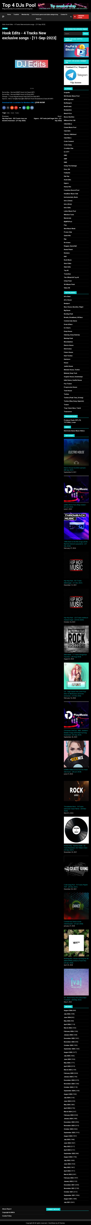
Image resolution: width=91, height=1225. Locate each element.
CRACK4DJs (68, 124)
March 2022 (68, 1174)
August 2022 (68, 1157)
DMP (65, 159)
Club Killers (67, 138)
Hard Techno (68, 356)
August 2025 (68, 1052)
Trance (66, 404)
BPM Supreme (68, 99)
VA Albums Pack (69, 284)
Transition (67, 274)
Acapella (67, 92)
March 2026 (68, 1028)
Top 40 (66, 270)
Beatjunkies (68, 110)
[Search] (71, 16)
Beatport (67, 303)
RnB (65, 256)
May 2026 (67, 1021)
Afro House (68, 300)
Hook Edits (67, 180)
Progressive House (70, 387)
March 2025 (68, 1070)
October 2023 (68, 1129)
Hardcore (67, 359)
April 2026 (67, 1024)
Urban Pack (68, 281)
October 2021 (68, 1192)
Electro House (68, 345)
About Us (38, 19)
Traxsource (68, 411)
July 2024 (67, 1098)
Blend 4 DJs (68, 113)
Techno (66, 394)
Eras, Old (67, 169)
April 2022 (67, 1171)
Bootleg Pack (68, 314)
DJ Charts (67, 328)
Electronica (68, 349)
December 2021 (69, 1185)
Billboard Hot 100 (69, 120)
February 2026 (68, 1031)
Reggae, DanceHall (70, 246)
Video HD (67, 288)
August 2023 (68, 1136)
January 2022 (68, 1181)
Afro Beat (67, 296)
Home (9, 14)
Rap (65, 239)
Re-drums (67, 242)
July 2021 (67, 1202)
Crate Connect (69, 141)
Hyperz (66, 183)
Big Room (67, 310)
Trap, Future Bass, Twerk (72, 408)
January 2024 (68, 1118)
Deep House (68, 331)
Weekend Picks (81, 16)
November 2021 (69, 1188)
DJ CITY (66, 152)
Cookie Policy (6, 1216)
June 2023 (67, 1143)
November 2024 (69, 1084)
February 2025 (68, 1073)
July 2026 (67, 1014)
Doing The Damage (70, 166)
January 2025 (68, 1077)
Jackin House (68, 366)
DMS (65, 162)
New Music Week (69, 228)
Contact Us (64, 14)
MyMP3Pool (68, 221)
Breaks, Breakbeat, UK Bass (73, 317)
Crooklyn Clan (68, 148)
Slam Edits (67, 267)
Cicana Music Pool (70, 127)
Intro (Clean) (68, 201)
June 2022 (67, 1164)
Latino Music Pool (70, 211)
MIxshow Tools (69, 214)
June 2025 (67, 1059)
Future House (68, 352)
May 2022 (67, 1167)
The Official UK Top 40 (71, 277)
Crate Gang (68, 145)
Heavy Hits (67, 187)
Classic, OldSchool (70, 134)
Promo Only (68, 232)
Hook (12, 113)
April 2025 (67, 1066)
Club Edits (67, 131)
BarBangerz (68, 103)
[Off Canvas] (3, 16)
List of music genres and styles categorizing (45, 14)
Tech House (68, 391)
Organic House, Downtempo (73, 377)
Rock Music (68, 260)
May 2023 (67, 1146)
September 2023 (69, 1132)
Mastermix (67, 218)
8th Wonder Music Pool (71, 96)
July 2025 (67, 1056)
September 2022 (69, 1153)
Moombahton (68, 342)
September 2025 (69, 1049)
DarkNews (52, 1223)
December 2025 (69, 1038)
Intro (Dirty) (68, 204)
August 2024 (68, 1094)
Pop (65, 225)
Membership (25, 14)
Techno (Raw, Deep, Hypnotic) (74, 401)
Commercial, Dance (70, 321)
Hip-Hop (66, 176)
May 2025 (67, 1063)
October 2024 (68, 1087)
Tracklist (16, 14)
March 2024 (68, 1111)
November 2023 (69, 1125)
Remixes (67, 253)
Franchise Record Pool (71, 190)
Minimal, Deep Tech (70, 373)
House (66, 363)
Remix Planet (68, 249)
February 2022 (68, 1178)
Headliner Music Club (71, 194)
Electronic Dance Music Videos (74, 431)
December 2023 (69, 1122)
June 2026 (67, 1017)
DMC (65, 155)
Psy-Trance (68, 384)
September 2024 (69, 1091)
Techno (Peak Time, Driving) (73, 397)
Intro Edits (67, 208)
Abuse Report (6, 1209)
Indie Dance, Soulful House (73, 380)
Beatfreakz (68, 106)
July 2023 (67, 1139)
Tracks (17, 113)
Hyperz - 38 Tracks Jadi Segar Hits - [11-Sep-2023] (48, 118)
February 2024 (68, 1115)
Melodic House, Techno (72, 370)
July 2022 (67, 1160)
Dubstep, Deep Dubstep (72, 335)
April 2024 (67, 1108)
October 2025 (68, 1045)
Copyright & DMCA (8, 1212)
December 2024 (69, 1080)
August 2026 (68, 1010)
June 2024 (67, 1101)
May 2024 (67, 1104)
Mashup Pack (68, 338)
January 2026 (68, 1035)
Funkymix (67, 173)
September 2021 (69, 1195)
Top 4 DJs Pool (19, 5)
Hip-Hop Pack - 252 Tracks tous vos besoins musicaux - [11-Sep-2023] (14, 118)
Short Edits (67, 263)
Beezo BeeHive (69, 117)
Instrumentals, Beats (71, 197)
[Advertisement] (63, 6)
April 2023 (67, 1150)
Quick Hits (67, 235)
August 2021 (68, 1199)
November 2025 (69, 1042)
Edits (3, 24)
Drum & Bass (68, 324)
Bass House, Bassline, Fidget (73, 307)
